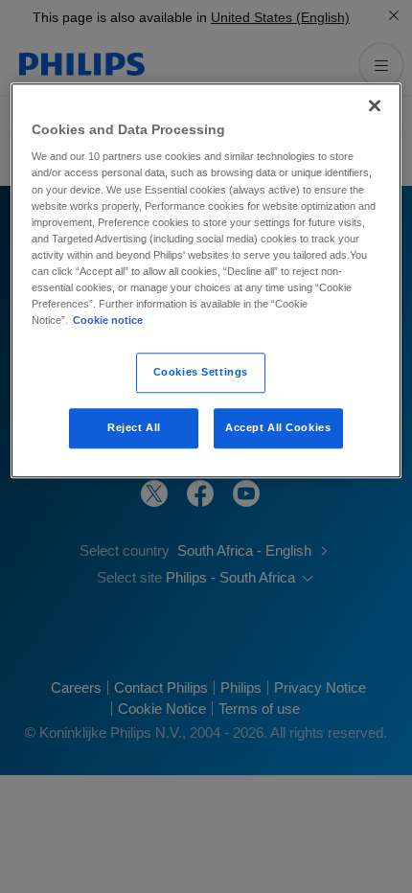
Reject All (134, 427)
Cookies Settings (200, 372)
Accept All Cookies (278, 427)
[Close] (375, 105)
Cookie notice (108, 320)
